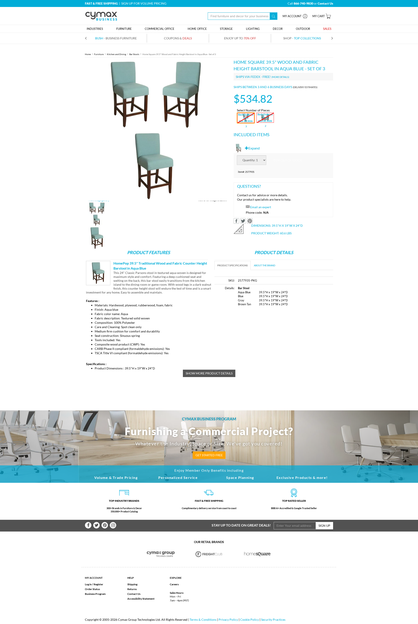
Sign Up (324, 525)
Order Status (92, 589)
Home (88, 54)
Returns (132, 589)
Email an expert (260, 207)
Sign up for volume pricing (143, 3)
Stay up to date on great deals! (241, 525)
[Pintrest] (104, 525)
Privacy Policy (228, 619)
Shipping (132, 584)
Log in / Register (94, 584)
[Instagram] (113, 525)
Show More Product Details (209, 373)
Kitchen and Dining (116, 54)
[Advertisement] (251, 342)
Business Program (95, 593)
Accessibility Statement (141, 598)
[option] (156, 130)
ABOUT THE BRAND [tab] (264, 265)
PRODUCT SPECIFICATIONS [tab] (232, 265)
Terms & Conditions (203, 619)
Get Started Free (209, 455)
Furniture (99, 54)
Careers (174, 584)
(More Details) (280, 76)
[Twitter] (96, 525)
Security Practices (273, 619)
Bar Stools (134, 54)
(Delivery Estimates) (305, 87)
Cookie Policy (249, 619)
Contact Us (133, 593)
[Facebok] (88, 525)
